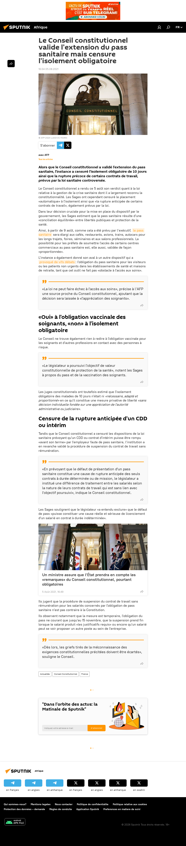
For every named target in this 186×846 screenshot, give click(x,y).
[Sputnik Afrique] (18, 30)
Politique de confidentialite (92, 804)
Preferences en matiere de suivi (121, 809)
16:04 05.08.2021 (48, 69)
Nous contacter (63, 804)
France (84, 674)
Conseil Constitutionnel (65, 674)
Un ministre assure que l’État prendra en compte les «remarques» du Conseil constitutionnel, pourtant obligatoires (89, 579)
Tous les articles (46, 159)
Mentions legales (40, 804)
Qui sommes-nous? (15, 804)
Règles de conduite (60, 809)
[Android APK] (15, 822)
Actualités (45, 674)
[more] (141, 305)
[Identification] (159, 27)
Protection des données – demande (24, 809)
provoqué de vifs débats (57, 262)
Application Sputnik (87, 809)
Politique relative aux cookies (130, 804)
